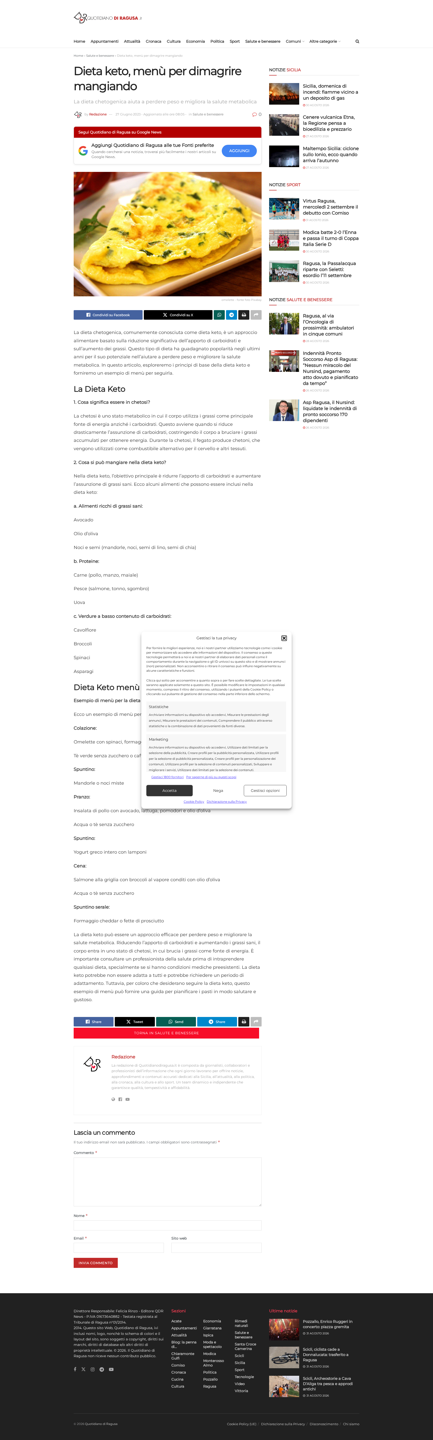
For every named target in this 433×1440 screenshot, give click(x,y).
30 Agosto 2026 (317, 105)
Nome (81, 1215)
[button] (284, 638)
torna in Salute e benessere (166, 1033)
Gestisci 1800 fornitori (167, 777)
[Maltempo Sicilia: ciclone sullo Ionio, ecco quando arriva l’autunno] (284, 156)
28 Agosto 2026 (317, 341)
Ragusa (209, 1386)
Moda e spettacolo (212, 1344)
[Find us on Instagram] (92, 1370)
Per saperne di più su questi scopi (211, 777)
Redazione (98, 114)
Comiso (178, 1365)
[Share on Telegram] (231, 315)
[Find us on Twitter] (83, 1369)
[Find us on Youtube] (111, 1370)
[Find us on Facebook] (75, 1370)
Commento (85, 1152)
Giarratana (212, 1328)
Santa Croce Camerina (245, 1346)
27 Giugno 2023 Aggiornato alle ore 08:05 (151, 114)
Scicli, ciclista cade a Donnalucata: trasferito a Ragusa (326, 1354)
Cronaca (153, 41)
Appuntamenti (105, 41)
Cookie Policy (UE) (241, 1424)
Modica (209, 1353)
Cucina (177, 1379)
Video (240, 1384)
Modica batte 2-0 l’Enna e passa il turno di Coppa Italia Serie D (331, 238)
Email (80, 1238)
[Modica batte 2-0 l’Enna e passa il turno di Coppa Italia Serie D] (284, 240)
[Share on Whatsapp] (219, 315)
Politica (217, 41)
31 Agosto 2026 (317, 220)
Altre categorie (323, 41)
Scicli (239, 1355)
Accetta (169, 790)
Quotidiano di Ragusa (101, 1424)
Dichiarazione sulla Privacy (227, 802)
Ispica (208, 1335)
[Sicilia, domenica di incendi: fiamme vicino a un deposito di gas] (284, 94)
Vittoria (241, 1391)
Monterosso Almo (213, 1362)
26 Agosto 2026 (317, 390)
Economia (195, 41)
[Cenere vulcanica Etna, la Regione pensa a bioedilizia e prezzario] (284, 125)
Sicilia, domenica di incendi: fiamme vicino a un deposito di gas (330, 92)
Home (79, 41)
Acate (176, 1321)
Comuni (293, 41)
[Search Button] (357, 41)
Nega (218, 790)
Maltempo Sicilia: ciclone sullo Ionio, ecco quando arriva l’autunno (331, 154)
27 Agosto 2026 (317, 136)
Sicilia (240, 1362)
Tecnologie (244, 1377)
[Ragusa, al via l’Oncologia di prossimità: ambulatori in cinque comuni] (284, 323)
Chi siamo (351, 1424)
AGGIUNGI (239, 150)
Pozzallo (210, 1379)
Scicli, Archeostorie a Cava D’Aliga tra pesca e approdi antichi (328, 1383)
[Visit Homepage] (108, 18)
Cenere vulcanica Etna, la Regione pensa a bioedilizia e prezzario (329, 123)
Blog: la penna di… (183, 1344)
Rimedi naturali (241, 1323)
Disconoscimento (324, 1424)
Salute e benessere (262, 41)
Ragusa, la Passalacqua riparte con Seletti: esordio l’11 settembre (329, 269)
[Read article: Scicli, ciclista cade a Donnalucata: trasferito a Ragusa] (284, 1357)
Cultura (174, 41)
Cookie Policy (194, 802)
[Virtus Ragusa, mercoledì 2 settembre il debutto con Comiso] (284, 209)
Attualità (132, 41)
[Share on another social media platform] (256, 315)
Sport (235, 41)
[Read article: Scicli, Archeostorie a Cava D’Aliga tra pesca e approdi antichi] (284, 1386)
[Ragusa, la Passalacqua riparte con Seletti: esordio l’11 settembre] (284, 271)
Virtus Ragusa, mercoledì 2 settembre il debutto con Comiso (330, 207)
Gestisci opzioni (265, 790)
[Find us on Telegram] (101, 1370)
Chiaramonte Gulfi (182, 1355)
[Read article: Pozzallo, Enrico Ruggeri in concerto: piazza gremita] (284, 1329)
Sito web (179, 1238)
